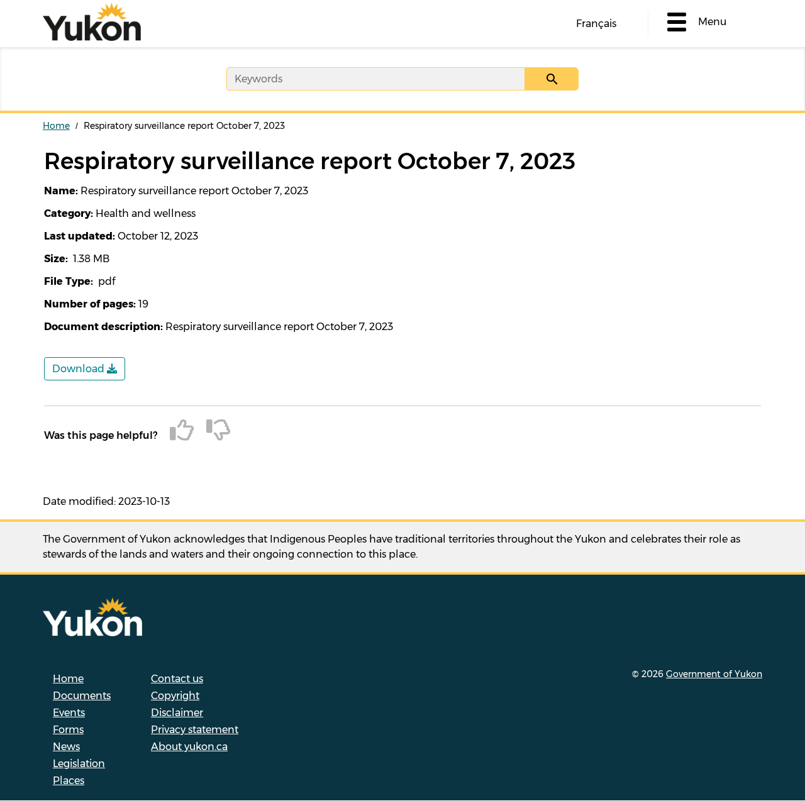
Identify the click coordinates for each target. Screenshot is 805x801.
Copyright (175, 696)
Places (68, 781)
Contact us (177, 679)
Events (69, 713)
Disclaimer (177, 713)
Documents (82, 696)
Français (596, 24)
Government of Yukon (714, 674)
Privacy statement (194, 730)
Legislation (79, 764)
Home (56, 125)
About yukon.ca (189, 747)
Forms (68, 730)
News (66, 747)
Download (79, 369)
